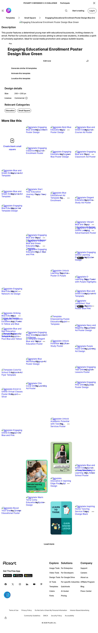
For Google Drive (68, 577)
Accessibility (69, 616)
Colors (52, 591)
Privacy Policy (26, 610)
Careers (84, 573)
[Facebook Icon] (5, 584)
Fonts (51, 596)
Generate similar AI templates (24, 68)
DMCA (45, 616)
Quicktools (65, 586)
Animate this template (20, 73)
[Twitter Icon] (12, 584)
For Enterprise (67, 568)
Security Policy (56, 616)
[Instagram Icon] (19, 584)
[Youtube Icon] (34, 584)
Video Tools (54, 573)
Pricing (64, 596)
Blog (82, 586)
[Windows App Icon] (28, 576)
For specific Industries (70, 582)
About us (84, 577)
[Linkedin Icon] (27, 584)
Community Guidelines (32, 616)
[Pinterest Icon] (41, 584)
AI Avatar (65, 591)
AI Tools (52, 582)
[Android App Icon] (18, 576)
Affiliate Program (88, 582)
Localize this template (20, 78)
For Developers (67, 573)
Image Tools (54, 568)
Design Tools (54, 577)
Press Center (86, 591)
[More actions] (43, 129)
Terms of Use (13, 610)
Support (84, 568)
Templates (53, 586)
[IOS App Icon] (7, 576)
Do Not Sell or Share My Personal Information (51, 610)
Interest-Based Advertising (79, 610)
